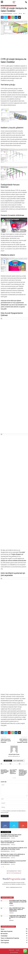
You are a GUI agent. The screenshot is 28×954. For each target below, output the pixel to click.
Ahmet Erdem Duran (7, 13)
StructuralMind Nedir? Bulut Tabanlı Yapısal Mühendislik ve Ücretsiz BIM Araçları (5, 771)
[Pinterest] (9, 17)
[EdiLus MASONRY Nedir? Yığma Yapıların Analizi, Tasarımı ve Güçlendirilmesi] (14, 766)
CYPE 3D (3, 66)
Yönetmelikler (4, 935)
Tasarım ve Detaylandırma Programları (10, 938)
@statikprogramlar (14, 873)
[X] (5, 17)
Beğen (5, 822)
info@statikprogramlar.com (16, 887)
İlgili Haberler (8, 760)
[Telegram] (15, 890)
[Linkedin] (15, 17)
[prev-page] (13, 778)
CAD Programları (5, 942)
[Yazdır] (19, 17)
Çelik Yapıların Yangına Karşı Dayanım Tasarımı (22, 740)
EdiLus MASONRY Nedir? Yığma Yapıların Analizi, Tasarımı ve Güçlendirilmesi (13, 771)
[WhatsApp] (12, 17)
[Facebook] (2, 17)
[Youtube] (21, 890)
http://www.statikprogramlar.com (14, 756)
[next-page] (15, 778)
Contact (17, 950)
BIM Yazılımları (4, 933)
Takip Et (14, 822)
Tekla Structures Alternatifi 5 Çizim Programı (6, 740)
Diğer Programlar (5, 940)
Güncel (2, 5)
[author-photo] (14, 749)
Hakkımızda (11, 950)
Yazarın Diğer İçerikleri (18, 760)
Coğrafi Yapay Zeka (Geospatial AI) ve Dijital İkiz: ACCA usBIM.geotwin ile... (17, 917)
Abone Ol (23, 822)
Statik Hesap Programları (10, 5)
